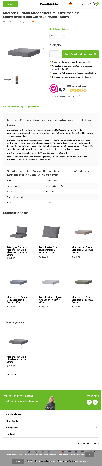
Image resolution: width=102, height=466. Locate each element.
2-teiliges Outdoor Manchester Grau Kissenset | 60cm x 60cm (17, 251)
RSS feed (85, 443)
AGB (78, 443)
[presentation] (41, 49)
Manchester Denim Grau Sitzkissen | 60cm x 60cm (17, 300)
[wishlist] (89, 4)
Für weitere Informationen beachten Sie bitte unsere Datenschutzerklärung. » (58, 461)
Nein (18, 461)
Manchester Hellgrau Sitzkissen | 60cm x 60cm (50, 300)
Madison (13, 22)
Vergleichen (25, 22)
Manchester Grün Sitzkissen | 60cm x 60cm (82, 300)
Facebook (89, 402)
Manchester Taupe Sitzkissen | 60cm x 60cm (82, 250)
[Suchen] (77, 4)
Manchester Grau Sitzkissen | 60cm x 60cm (17, 359)
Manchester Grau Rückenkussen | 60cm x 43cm (48, 250)
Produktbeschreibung (13, 106)
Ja (89, 455)
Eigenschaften (32, 106)
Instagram (95, 402)
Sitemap (95, 443)
